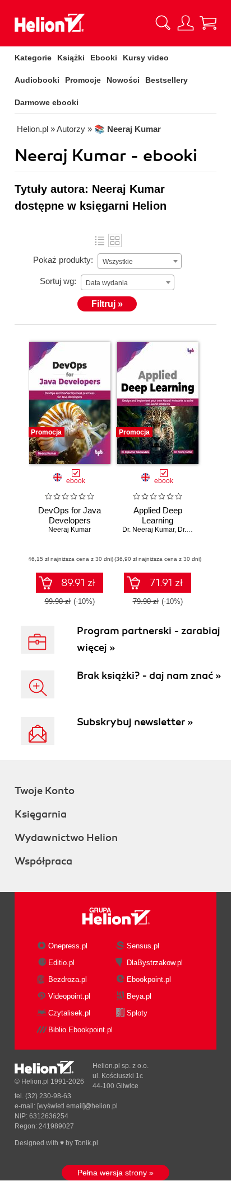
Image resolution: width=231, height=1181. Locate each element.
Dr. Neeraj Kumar (148, 529)
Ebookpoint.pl (149, 979)
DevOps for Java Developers (69, 515)
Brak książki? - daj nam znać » (149, 675)
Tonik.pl (86, 1143)
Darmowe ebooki (46, 102)
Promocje (83, 79)
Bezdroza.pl (67, 979)
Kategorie (33, 57)
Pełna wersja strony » (115, 1172)
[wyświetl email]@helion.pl (77, 1106)
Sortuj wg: (58, 281)
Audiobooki (37, 79)
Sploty (137, 1013)
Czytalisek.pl (69, 1013)
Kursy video (146, 57)
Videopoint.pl (69, 996)
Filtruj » (107, 304)
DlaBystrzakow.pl (155, 962)
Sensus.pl (143, 946)
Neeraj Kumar (69, 529)
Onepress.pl (67, 946)
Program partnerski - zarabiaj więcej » (148, 639)
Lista (100, 240)
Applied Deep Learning (157, 515)
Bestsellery (166, 79)
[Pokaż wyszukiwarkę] (163, 23)
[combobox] (140, 261)
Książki (71, 57)
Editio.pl (61, 962)
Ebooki (103, 57)
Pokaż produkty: (63, 259)
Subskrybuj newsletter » (135, 722)
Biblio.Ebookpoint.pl (80, 1030)
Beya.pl (139, 996)
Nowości (123, 79)
